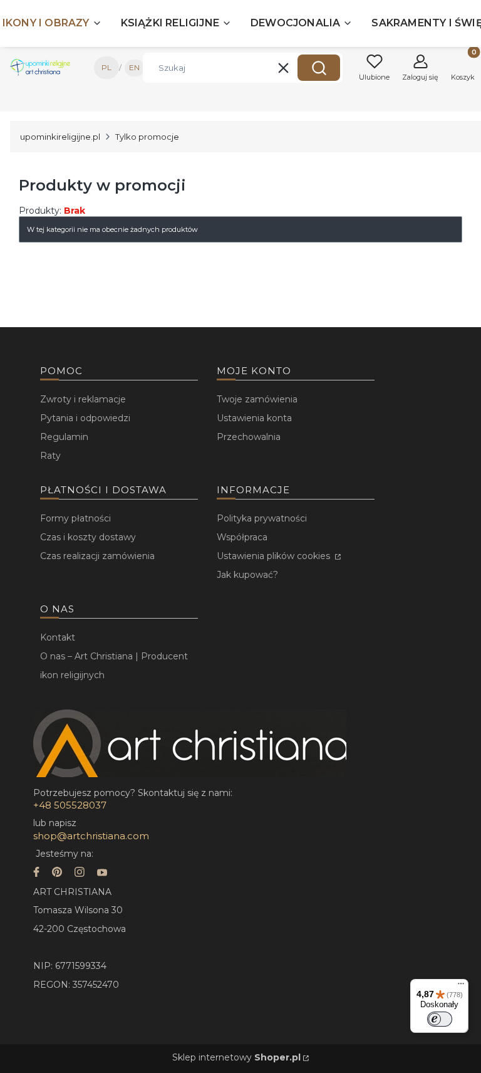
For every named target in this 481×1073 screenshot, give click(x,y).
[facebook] (36, 873)
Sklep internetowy (236, 1057)
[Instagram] (80, 873)
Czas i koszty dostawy (88, 537)
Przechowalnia (249, 436)
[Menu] (460, 986)
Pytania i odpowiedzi (85, 418)
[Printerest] (57, 873)
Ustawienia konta (254, 418)
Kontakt (57, 637)
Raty (50, 455)
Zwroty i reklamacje (83, 399)
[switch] (439, 1019)
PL (106, 67)
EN (134, 67)
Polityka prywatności (262, 518)
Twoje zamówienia (257, 399)
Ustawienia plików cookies (275, 556)
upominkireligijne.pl (60, 137)
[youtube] (102, 873)
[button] (318, 68)
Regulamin (64, 436)
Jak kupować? (247, 574)
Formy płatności (75, 518)
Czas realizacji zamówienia (97, 556)
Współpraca (242, 537)
